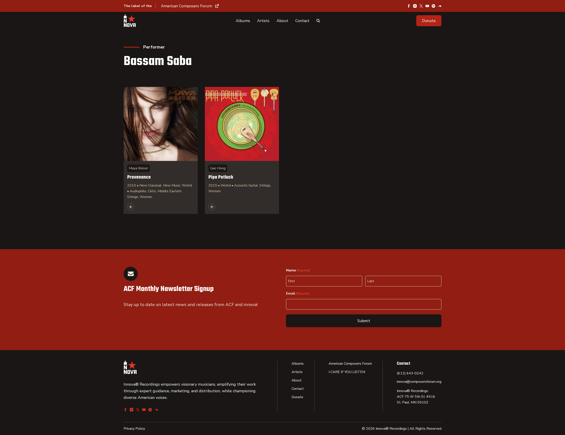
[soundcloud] (439, 6)
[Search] (318, 20)
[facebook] (409, 6)
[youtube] (427, 6)
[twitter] (421, 6)
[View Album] (161, 150)
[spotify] (433, 6)
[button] (428, 20)
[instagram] (415, 6)
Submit (363, 320)
